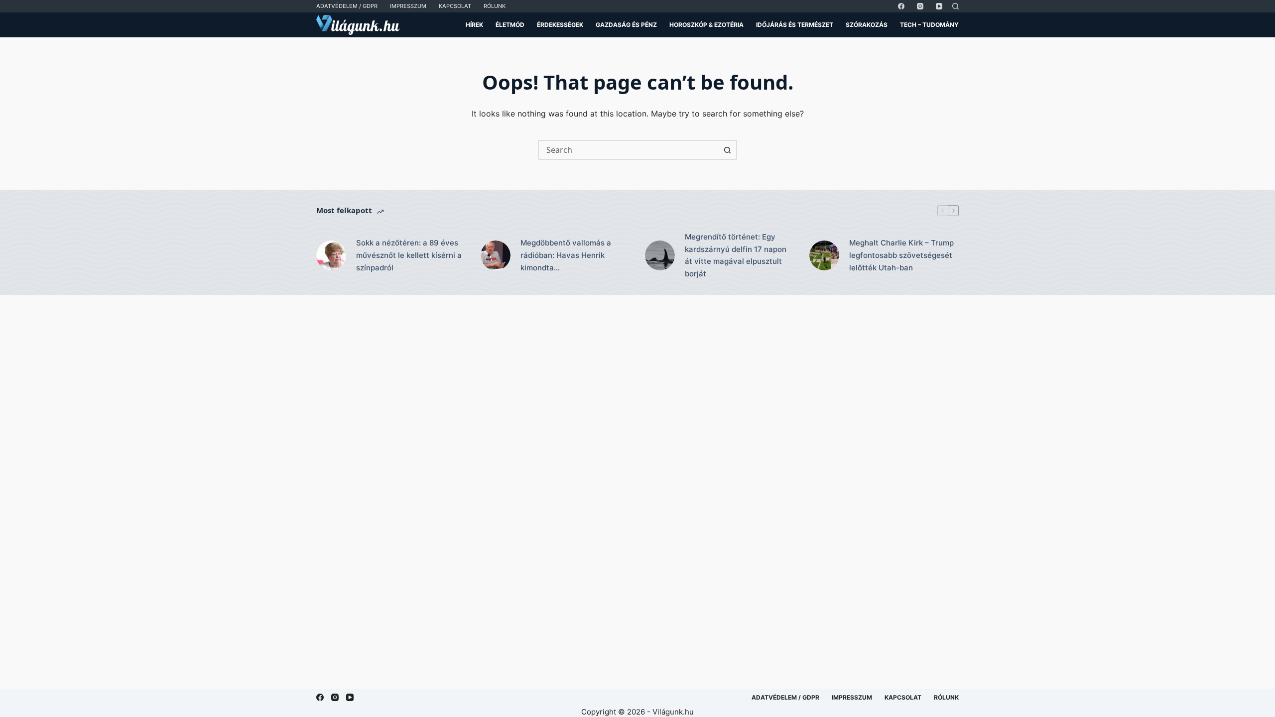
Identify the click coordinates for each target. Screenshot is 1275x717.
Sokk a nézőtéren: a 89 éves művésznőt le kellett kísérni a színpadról (409, 255)
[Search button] (727, 150)
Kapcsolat (455, 5)
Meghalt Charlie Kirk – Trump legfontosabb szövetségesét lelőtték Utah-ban (901, 255)
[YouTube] (939, 6)
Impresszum (408, 5)
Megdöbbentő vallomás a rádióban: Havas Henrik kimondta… (565, 255)
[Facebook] (901, 6)
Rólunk (495, 5)
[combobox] (628, 150)
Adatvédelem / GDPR (347, 5)
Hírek (474, 24)
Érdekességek (560, 24)
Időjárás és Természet (794, 24)
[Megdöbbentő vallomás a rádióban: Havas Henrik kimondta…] (495, 255)
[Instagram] (920, 6)
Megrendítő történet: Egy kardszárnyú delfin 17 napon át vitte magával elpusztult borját (735, 255)
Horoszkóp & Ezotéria (706, 24)
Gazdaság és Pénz (626, 24)
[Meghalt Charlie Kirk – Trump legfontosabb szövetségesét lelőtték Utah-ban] (824, 255)
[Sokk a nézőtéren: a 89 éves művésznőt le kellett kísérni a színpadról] (331, 255)
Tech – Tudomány (929, 24)
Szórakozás (867, 24)
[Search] (955, 6)
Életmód (510, 24)
